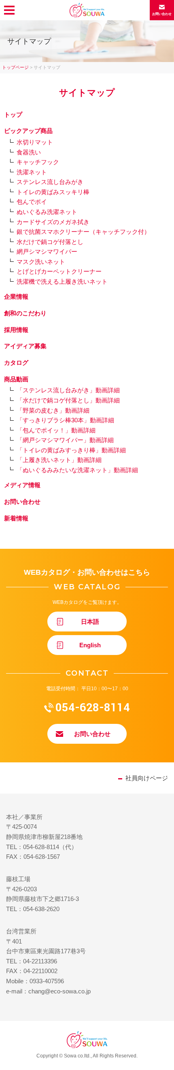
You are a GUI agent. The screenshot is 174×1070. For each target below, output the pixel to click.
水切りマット (35, 142)
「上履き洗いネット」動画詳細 (59, 459)
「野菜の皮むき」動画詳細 (53, 410)
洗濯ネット (32, 172)
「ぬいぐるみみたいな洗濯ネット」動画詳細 (77, 470)
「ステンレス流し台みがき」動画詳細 (68, 390)
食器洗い (29, 152)
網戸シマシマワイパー (47, 251)
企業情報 (16, 296)
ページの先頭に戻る (169, 1064)
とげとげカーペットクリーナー (59, 271)
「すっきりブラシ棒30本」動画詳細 (65, 420)
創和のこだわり (25, 313)
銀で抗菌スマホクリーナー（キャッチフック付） (83, 231)
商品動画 (16, 379)
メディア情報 (22, 484)
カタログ (16, 362)
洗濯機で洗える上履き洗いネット (62, 281)
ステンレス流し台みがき (50, 181)
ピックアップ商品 (28, 130)
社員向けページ (146, 778)
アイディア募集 (25, 345)
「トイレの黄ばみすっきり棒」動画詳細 (71, 450)
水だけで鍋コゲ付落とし (50, 241)
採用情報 (16, 329)
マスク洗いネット (41, 261)
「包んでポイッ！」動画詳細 (56, 430)
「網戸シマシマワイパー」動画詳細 (65, 440)
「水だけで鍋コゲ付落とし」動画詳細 (68, 400)
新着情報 (16, 518)
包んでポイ (32, 201)
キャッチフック (38, 161)
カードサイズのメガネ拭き (53, 221)
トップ (13, 114)
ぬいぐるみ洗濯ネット (47, 211)
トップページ (15, 67)
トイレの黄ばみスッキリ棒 (53, 191)
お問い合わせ (22, 501)
